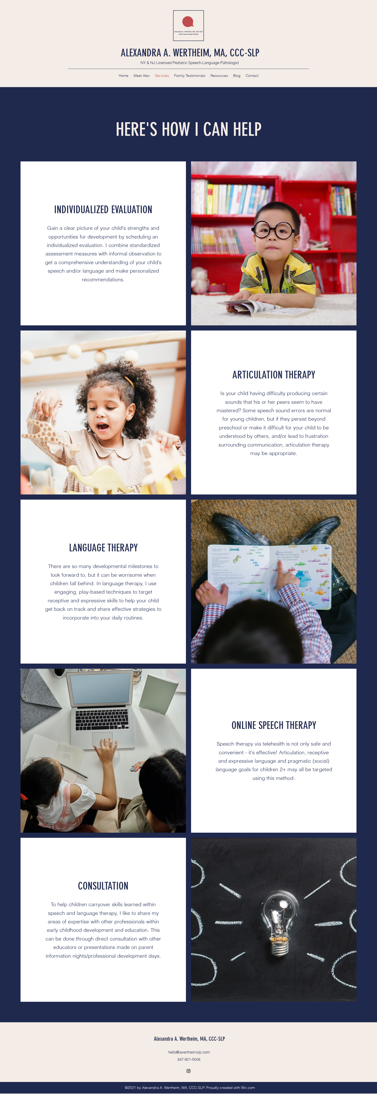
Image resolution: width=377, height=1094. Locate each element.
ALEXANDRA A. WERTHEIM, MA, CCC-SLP (190, 53)
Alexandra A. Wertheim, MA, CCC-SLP (189, 1038)
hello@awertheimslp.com (189, 1052)
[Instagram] (188, 1071)
